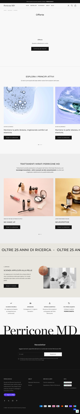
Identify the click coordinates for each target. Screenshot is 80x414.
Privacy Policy (68, 382)
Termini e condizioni (70, 388)
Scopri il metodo (11, 286)
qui (43, 359)
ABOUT (48, 5)
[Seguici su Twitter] (8, 400)
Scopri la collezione (12, 137)
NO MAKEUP (41, 5)
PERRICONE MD (8, 379)
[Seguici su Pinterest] (17, 400)
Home (5, 10)
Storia (30, 385)
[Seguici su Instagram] (12, 400)
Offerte (15, 10)
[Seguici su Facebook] (4, 400)
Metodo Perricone (34, 382)
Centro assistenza (48, 382)
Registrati (53, 354)
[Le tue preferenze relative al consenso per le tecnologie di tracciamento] (77, 411)
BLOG (52, 5)
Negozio (10, 10)
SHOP (27, 5)
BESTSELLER (33, 5)
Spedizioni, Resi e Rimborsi (51, 385)
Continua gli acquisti (40, 48)
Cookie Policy (68, 385)
